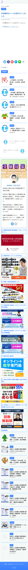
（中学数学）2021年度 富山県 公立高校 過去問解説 (17, 82)
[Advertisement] (14, 43)
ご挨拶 (5, 564)
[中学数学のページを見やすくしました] (15, 61)
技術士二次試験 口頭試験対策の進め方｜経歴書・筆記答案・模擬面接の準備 (18, 487)
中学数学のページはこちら (10, 26)
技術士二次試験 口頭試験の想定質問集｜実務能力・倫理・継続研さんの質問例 (18, 473)
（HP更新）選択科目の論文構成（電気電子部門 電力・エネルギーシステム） (17, 94)
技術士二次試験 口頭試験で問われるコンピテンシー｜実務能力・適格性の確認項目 (18, 500)
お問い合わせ (11, 564)
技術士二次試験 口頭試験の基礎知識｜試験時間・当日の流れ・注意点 (18, 513)
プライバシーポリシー (19, 564)
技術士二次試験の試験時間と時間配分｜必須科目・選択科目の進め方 (18, 549)
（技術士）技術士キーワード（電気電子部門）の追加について (17, 130)
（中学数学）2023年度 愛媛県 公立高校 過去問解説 (17, 118)
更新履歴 (4, 67)
